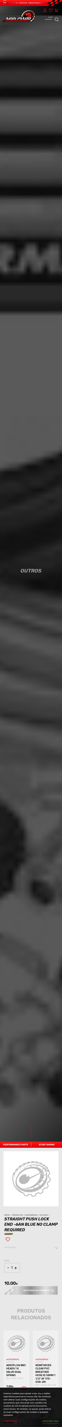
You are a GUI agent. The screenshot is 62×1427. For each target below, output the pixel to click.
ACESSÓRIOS (12, 1359)
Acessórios (32, 1215)
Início (8, 1215)
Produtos (18, 1215)
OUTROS (10, 1362)
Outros (45, 1215)
